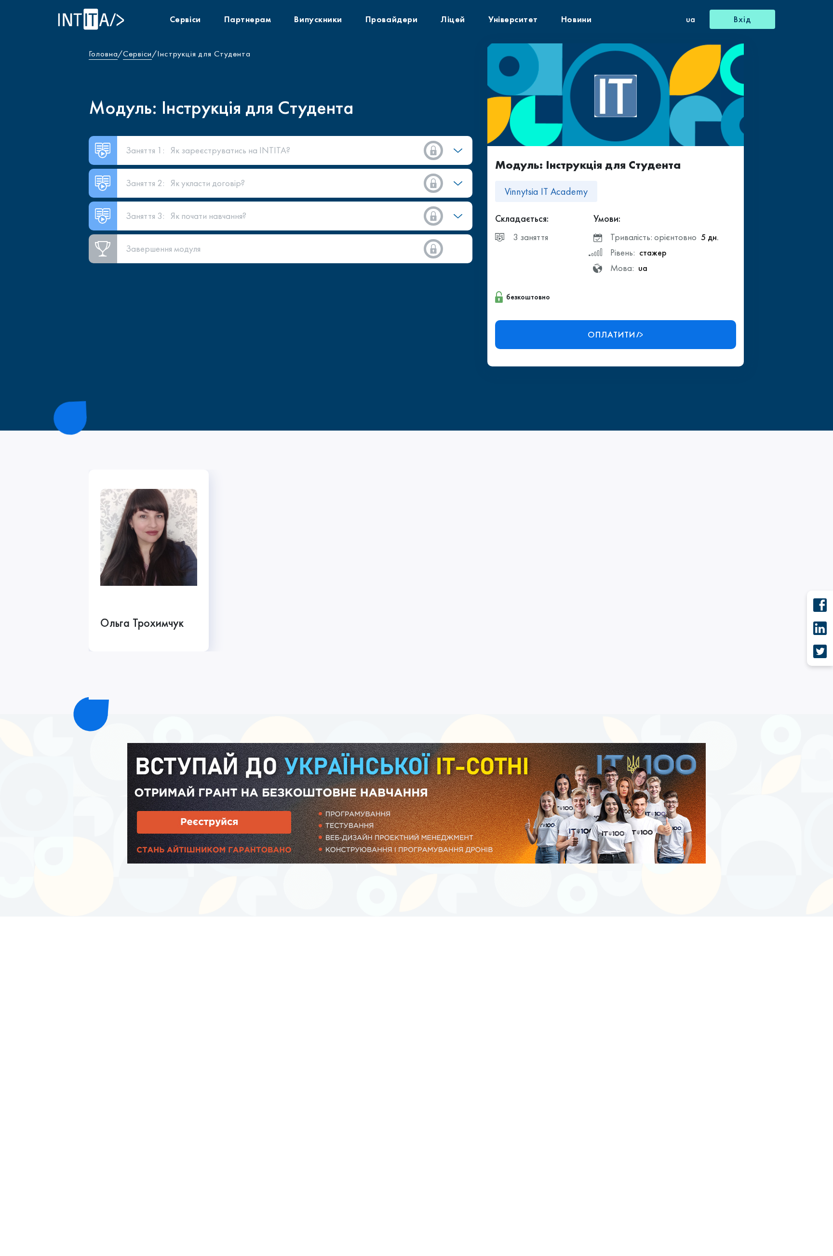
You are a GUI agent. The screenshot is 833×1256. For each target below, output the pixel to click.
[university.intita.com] (416, 802)
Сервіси (185, 19)
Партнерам (247, 19)
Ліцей (453, 19)
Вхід (742, 19)
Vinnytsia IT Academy (546, 191)
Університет (513, 19)
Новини (576, 19)
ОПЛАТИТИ (611, 334)
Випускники (318, 19)
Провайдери (391, 19)
